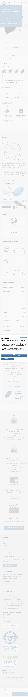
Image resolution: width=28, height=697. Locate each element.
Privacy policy (23, 337)
